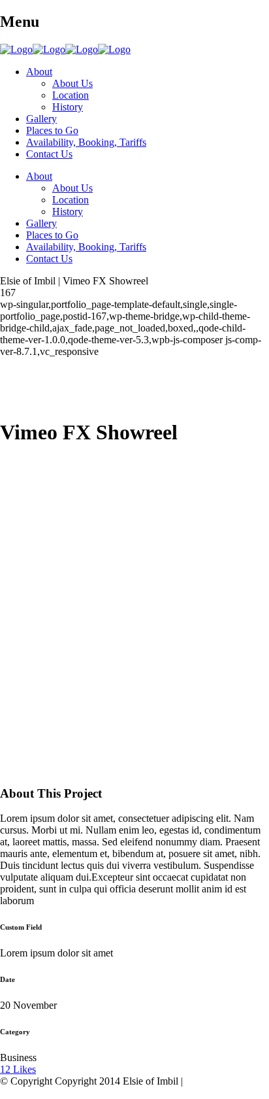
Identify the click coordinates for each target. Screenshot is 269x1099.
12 (18, 1069)
